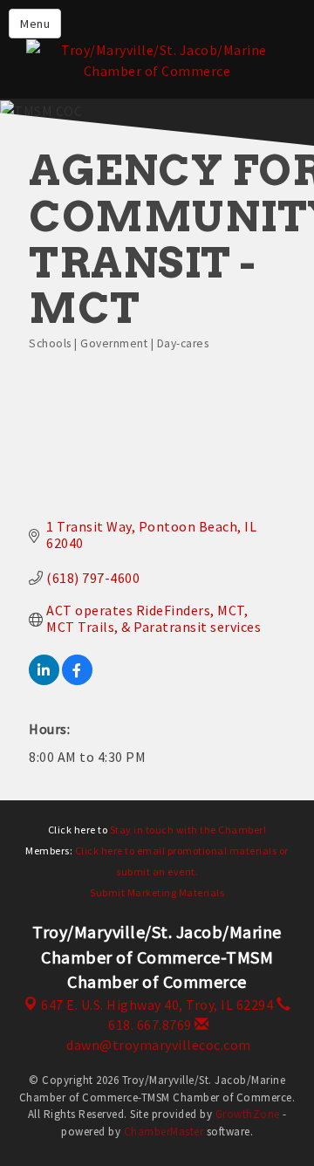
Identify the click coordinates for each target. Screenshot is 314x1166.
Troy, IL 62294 (157, 1004)
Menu (35, 23)
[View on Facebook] (77, 680)
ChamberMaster (164, 1131)
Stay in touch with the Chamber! (188, 829)
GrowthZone (247, 1114)
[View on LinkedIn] (44, 680)
